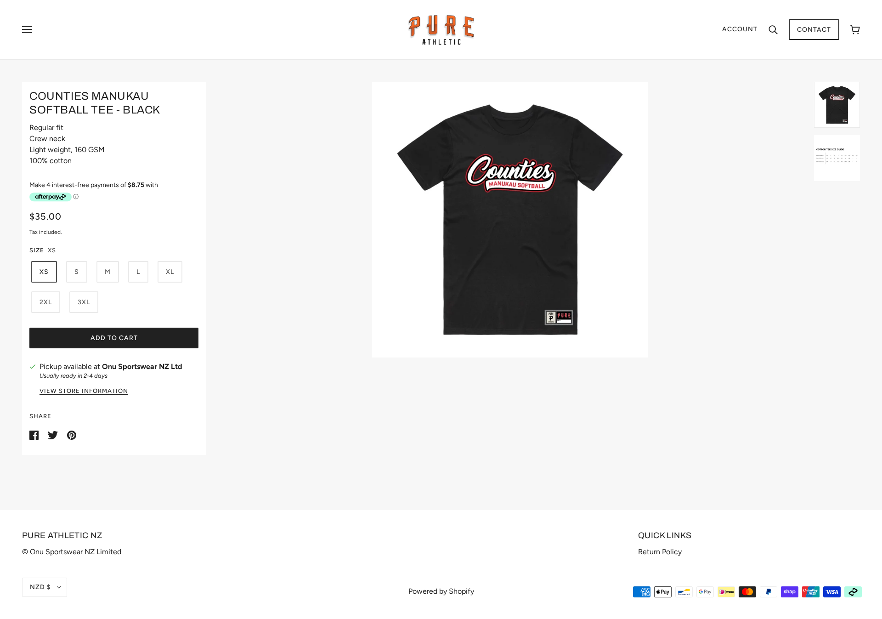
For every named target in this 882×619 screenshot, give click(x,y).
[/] (441, 29)
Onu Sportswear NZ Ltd (142, 366)
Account (740, 29)
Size (36, 250)
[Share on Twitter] (53, 434)
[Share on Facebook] (35, 434)
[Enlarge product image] (510, 220)
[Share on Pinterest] (71, 434)
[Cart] (855, 29)
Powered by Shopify (441, 591)
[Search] (773, 29)
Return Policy (660, 551)
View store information (84, 391)
